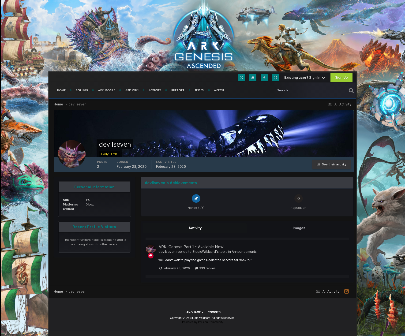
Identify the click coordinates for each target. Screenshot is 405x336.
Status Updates (330, 90)
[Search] (351, 90)
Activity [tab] (195, 228)
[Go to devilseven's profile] (151, 250)
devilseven (167, 252)
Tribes (199, 90)
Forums (82, 90)
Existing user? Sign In (303, 77)
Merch (219, 90)
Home (61, 90)
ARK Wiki (132, 90)
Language (193, 312)
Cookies (214, 312)
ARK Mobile (106, 90)
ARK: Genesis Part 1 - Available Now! (191, 246)
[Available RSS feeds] (346, 291)
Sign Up (341, 77)
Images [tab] (299, 228)
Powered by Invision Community (202, 322)
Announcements (244, 252)
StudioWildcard (204, 252)
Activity (155, 90)
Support (177, 90)
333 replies (207, 268)
